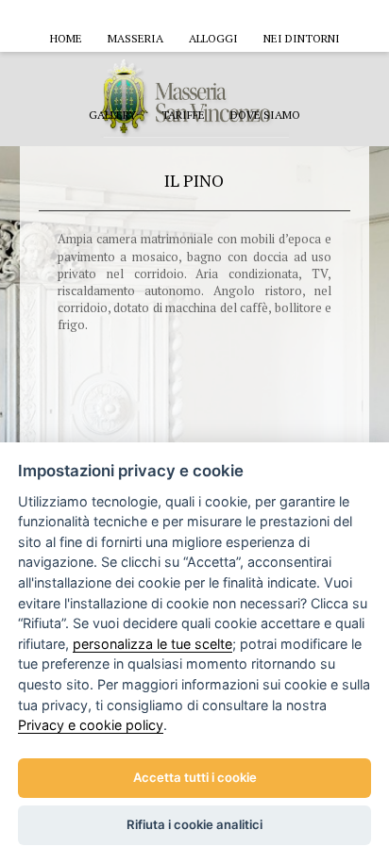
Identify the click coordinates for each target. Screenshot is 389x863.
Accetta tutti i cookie (195, 777)
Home (66, 38)
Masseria (135, 38)
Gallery (112, 115)
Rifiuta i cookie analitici (194, 824)
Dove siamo (265, 115)
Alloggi (213, 38)
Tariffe (183, 115)
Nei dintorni (301, 38)
